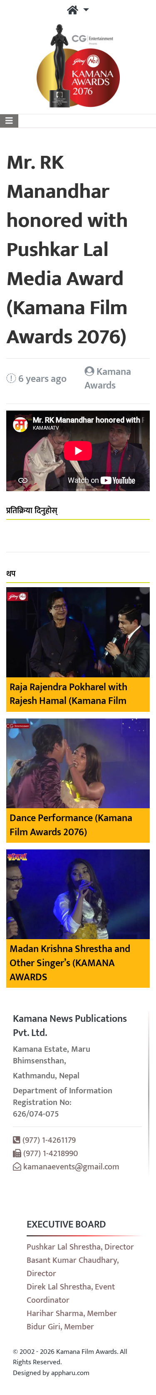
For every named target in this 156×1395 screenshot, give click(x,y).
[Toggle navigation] (9, 121)
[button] (77, 11)
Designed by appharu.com (51, 1373)
